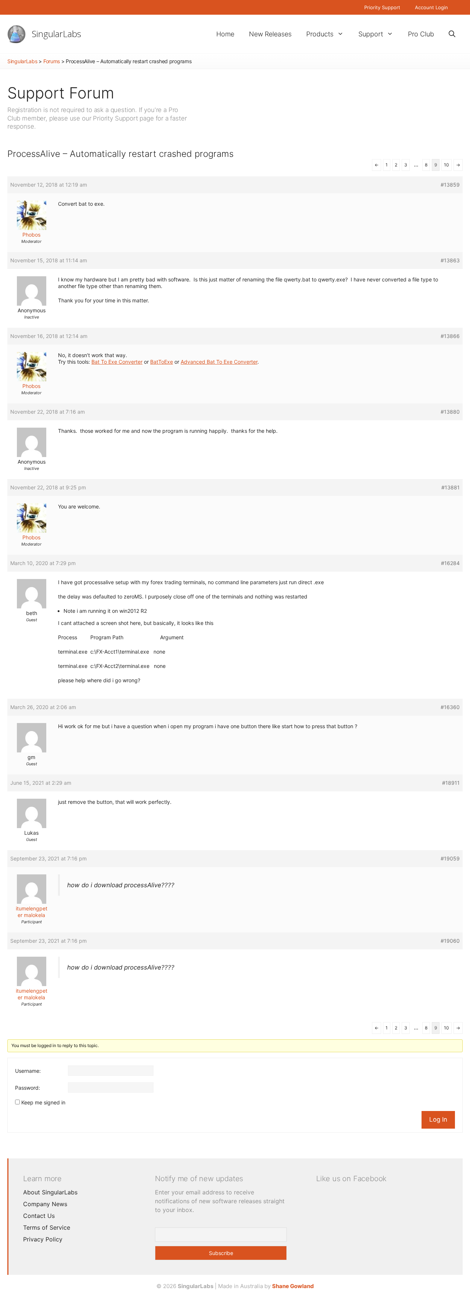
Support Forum (60, 92)
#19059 (450, 858)
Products (319, 34)
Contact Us (39, 1215)
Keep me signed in (43, 1102)
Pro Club (421, 34)
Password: (27, 1088)
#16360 (450, 707)
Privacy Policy (42, 1239)
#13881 (450, 487)
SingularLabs (56, 34)
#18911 (451, 783)
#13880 (450, 412)
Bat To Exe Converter (116, 362)
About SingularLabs (50, 1192)
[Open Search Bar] (452, 34)
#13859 (450, 184)
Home (225, 34)
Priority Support (382, 7)
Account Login (431, 7)
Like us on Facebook (351, 1178)
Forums (51, 61)
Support (370, 34)
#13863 (450, 260)
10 (446, 165)
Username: (28, 1071)
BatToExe (161, 362)
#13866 (450, 336)
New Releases (270, 34)
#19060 (450, 941)
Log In (438, 1119)
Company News (45, 1204)
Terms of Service (46, 1227)
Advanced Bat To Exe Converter (219, 362)
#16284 (450, 563)
